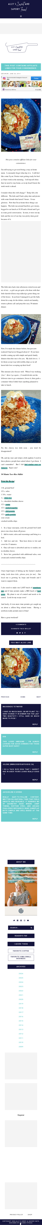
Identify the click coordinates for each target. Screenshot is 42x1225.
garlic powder (10, 514)
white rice (8, 498)
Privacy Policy (16, 1214)
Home (23, 697)
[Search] (31, 928)
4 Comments (21, 624)
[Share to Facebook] (17, 633)
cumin (7, 504)
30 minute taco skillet (21, 628)
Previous (5, 697)
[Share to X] (20, 633)
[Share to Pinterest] (24, 633)
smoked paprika (11, 507)
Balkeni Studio (26, 1223)
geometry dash (15, 804)
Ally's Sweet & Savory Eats (27, 1221)
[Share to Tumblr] (22, 633)
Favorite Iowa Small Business (21, 957)
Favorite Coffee (21, 951)
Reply (35, 724)
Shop (30, 1214)
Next (39, 697)
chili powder (10, 511)
